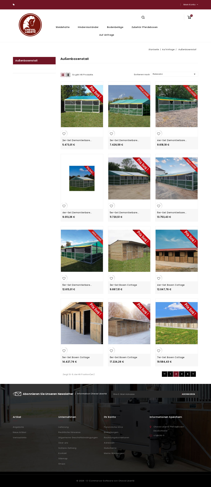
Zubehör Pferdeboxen (145, 27)
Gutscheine (110, 448)
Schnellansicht (79, 110)
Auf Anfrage (106, 34)
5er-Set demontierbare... (124, 212)
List (68, 75)
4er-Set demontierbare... (172, 140)
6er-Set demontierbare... (172, 212)
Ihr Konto (110, 417)
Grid (62, 75)
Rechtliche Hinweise (69, 432)
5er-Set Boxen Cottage (76, 357)
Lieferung (63, 427)
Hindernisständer (88, 27)
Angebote (18, 427)
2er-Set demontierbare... (77, 140)
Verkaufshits (19, 437)
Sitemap (63, 458)
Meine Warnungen (114, 453)
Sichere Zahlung (67, 448)
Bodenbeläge (115, 27)
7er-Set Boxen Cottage (171, 357)
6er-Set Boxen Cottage (123, 357)
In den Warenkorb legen (85, 110)
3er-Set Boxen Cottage (123, 284)
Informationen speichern (166, 417)
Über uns (63, 442)
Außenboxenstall (26, 60)
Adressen (109, 442)
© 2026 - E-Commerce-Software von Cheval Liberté (105, 480)
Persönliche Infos (113, 427)
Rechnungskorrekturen (116, 437)
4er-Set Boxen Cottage (171, 284)
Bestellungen (111, 432)
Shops (61, 463)
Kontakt (62, 453)
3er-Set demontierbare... (124, 140)
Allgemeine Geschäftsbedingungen (78, 437)
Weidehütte (63, 27)
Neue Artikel (19, 432)
